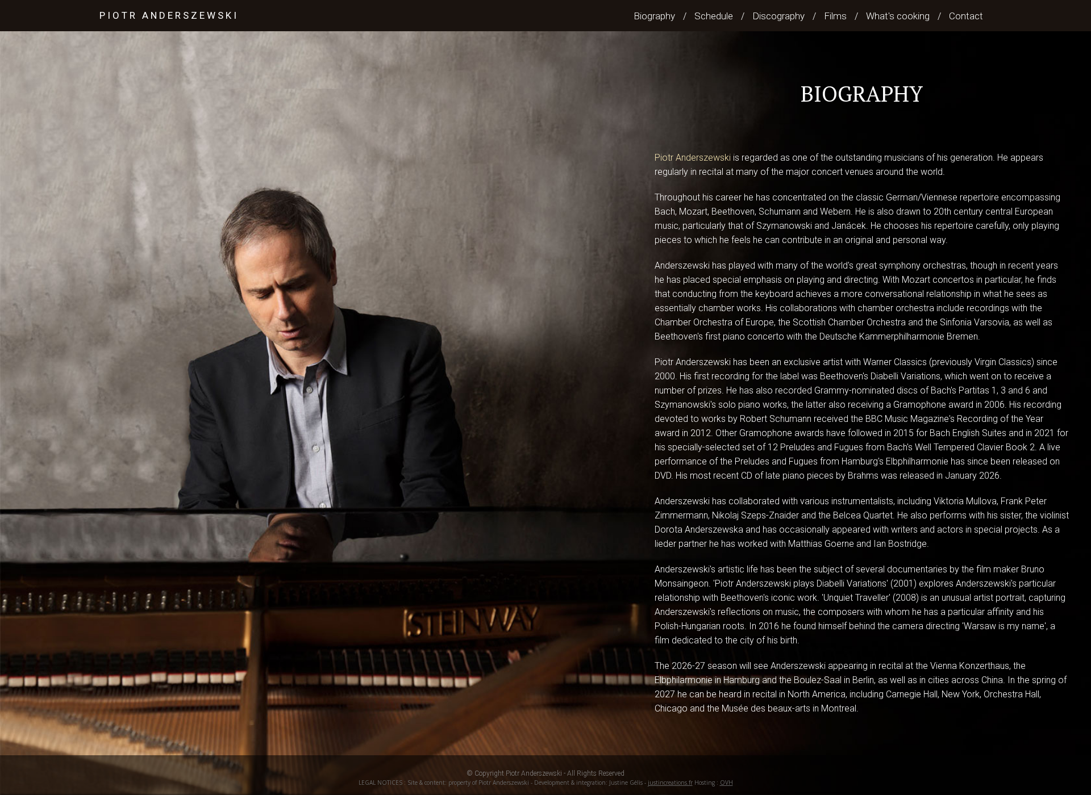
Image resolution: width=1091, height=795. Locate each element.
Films (835, 16)
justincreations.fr (670, 782)
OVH (726, 782)
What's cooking (898, 16)
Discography (778, 16)
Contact (966, 16)
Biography (654, 16)
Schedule (713, 16)
